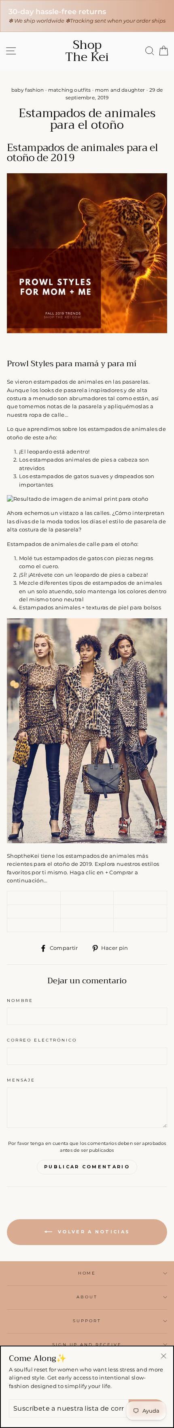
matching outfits (69, 90)
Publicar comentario (87, 1167)
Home (87, 1273)
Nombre (20, 1000)
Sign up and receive (87, 1344)
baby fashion (27, 90)
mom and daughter (120, 90)
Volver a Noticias (92, 1232)
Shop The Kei (87, 50)
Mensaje (21, 1080)
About (86, 1297)
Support (87, 1321)
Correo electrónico (42, 1040)
